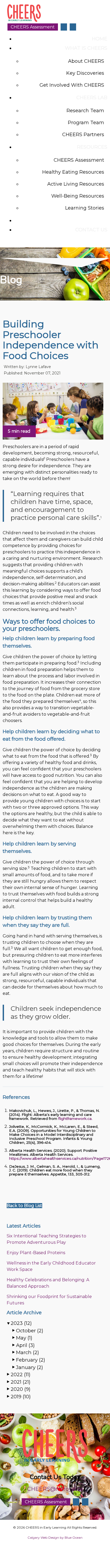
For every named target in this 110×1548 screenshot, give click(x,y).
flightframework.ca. (75, 1118)
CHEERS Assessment (33, 27)
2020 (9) (20, 1389)
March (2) (27, 1352)
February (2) (30, 1360)
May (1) (24, 1338)
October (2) (29, 1331)
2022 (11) (20, 1374)
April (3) (25, 1345)
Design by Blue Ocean (65, 1537)
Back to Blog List (24, 1205)
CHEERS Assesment (46, 1501)
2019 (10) (21, 1396)
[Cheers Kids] (24, 20)
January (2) (29, 1367)
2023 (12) (21, 1323)
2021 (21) (20, 1382)
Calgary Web (38, 1537)
